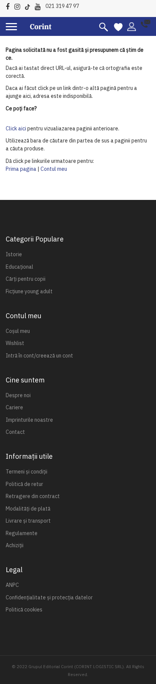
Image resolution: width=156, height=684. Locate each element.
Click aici (16, 128)
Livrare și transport (28, 520)
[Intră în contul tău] (131, 26)
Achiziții (14, 545)
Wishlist (15, 343)
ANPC (12, 585)
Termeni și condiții (26, 471)
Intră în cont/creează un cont (39, 355)
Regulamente (21, 533)
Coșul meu (18, 331)
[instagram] (19, 5)
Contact (15, 432)
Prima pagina (21, 169)
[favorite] (118, 26)
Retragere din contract (33, 496)
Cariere (14, 407)
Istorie (14, 254)
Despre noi (18, 395)
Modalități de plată (28, 508)
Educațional (19, 266)
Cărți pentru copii (25, 278)
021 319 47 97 (62, 6)
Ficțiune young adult (29, 291)
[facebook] (9, 5)
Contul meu (54, 169)
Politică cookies (24, 609)
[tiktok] (29, 5)
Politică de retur (24, 484)
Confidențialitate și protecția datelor (49, 597)
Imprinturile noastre (29, 419)
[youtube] (39, 5)
